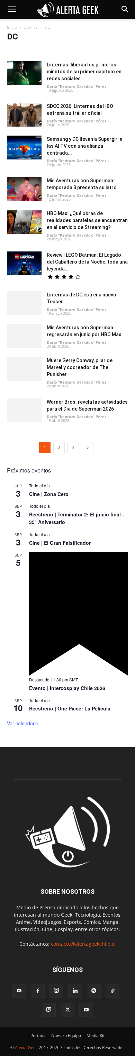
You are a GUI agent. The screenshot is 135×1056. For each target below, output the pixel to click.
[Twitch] (49, 1010)
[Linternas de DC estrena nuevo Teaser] (24, 303)
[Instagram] (56, 991)
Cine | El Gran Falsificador (60, 542)
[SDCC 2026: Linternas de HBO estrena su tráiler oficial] (24, 115)
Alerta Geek (26, 1047)
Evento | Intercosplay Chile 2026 (67, 688)
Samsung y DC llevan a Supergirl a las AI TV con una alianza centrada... (85, 146)
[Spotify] (94, 991)
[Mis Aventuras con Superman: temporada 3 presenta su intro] (24, 189)
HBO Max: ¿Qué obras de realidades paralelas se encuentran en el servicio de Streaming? (87, 220)
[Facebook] (38, 991)
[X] (67, 1010)
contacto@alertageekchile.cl (83, 943)
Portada (38, 1035)
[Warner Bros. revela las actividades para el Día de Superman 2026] (24, 410)
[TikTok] (112, 991)
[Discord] (19, 991)
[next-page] (87, 447)
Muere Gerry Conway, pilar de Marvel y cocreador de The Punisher (79, 367)
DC (12, 50)
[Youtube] (86, 1010)
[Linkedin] (75, 991)
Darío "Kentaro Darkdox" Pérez (76, 86)
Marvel (28, 50)
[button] (12, 9)
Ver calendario (22, 723)
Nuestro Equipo (66, 1035)
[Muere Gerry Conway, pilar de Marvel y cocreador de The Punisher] (24, 369)
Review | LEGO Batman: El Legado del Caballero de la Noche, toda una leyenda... (87, 262)
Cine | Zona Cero (49, 493)
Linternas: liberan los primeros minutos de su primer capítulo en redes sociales (84, 71)
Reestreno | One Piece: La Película (69, 708)
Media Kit (96, 1035)
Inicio (12, 27)
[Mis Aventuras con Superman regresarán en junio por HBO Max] (24, 336)
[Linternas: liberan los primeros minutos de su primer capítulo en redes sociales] (24, 73)
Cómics (31, 27)
